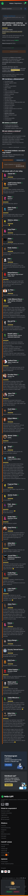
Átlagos (20, 166)
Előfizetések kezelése (5, 834)
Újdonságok (3, 836)
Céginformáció (4, 815)
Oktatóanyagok (4, 852)
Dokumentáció (4, 844)
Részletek (8, 764)
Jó (22, 166)
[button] (16, 3)
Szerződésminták (11, 16)
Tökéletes (23, 166)
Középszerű (18, 166)
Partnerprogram (4, 861)
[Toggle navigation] (25, 8)
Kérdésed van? (20, 160)
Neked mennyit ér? (8, 43)
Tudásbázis (3, 848)
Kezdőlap (5, 16)
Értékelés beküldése (8, 160)
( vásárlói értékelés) (7, 29)
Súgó (2, 846)
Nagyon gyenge (16, 166)
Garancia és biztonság (5, 827)
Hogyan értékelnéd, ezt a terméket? (13, 164)
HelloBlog (4, 855)
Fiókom (2, 831)
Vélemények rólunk (5, 817)
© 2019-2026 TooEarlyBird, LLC (8, 878)
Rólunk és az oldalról (5, 811)
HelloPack (3, 850)
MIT (7, 799)
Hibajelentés (3, 829)
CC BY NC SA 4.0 (20, 799)
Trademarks (3, 838)
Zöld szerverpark (5, 819)
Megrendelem (14, 51)
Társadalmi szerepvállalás (6, 813)
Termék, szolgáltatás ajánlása (7, 863)
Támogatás (9, 785)
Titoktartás (3, 825)
